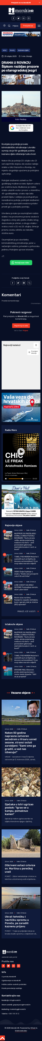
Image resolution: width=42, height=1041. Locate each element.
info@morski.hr (15, 1000)
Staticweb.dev (21, 1031)
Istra (4, 50)
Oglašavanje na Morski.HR (11, 980)
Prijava (15, 26)
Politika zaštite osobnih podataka (14, 984)
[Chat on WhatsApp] (21, 262)
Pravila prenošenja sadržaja (12, 988)
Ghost (33, 1028)
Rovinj (12, 50)
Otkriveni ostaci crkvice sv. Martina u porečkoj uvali (20, 868)
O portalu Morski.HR (9, 977)
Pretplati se (28, 26)
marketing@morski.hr (18, 1009)
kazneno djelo (23, 50)
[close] (39, 2)
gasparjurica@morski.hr (21, 1005)
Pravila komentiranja (10, 301)
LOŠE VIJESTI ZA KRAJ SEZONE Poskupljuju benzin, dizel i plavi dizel (26, 587)
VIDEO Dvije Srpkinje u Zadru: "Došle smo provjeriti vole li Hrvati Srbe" (26, 574)
